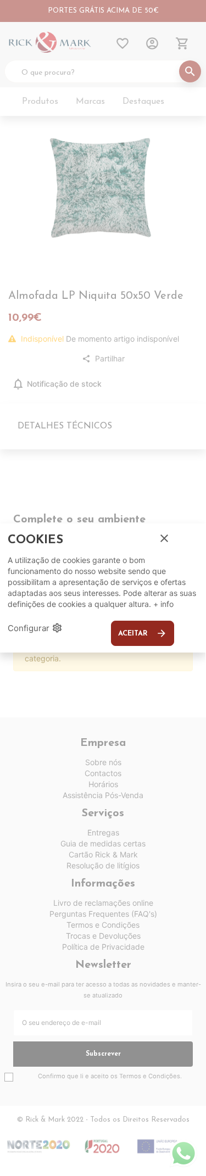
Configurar (35, 627)
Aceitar (142, 633)
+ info (163, 604)
